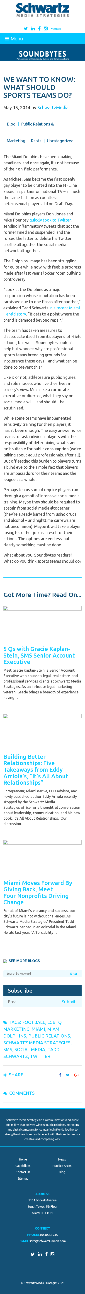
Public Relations (49, 1035)
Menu (16, 39)
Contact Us (23, 1172)
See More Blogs (24, 961)
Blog (11, 124)
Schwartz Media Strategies (36, 1042)
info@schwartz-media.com (48, 1241)
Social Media (30, 1049)
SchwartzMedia (52, 107)
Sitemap (23, 1178)
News (62, 1159)
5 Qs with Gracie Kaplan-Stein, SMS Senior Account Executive (39, 655)
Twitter (40, 1056)
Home (23, 1159)
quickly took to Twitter (50, 220)
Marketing (16, 1029)
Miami (38, 1029)
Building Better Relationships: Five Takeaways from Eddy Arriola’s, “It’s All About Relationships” (35, 769)
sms (7, 1049)
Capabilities (23, 1166)
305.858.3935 (48, 1235)
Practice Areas (62, 1166)
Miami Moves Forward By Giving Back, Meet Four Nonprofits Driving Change (37, 893)
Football (33, 1022)
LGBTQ (54, 1022)
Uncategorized (60, 140)
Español (56, 29)
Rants (36, 140)
